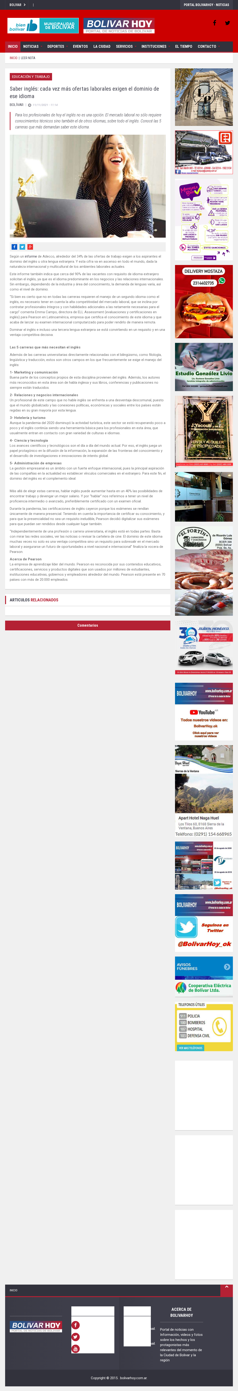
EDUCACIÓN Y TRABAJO (31, 77)
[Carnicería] (204, 571)
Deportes (55, 46)
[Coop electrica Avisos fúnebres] (204, 977)
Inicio (13, 46)
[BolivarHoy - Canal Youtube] (204, 711)
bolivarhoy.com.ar (133, 1378)
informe (31, 256)
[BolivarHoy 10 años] (204, 866)
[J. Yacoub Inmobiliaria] (204, 431)
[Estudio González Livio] (204, 367)
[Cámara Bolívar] (204, 497)
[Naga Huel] (204, 791)
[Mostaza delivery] (204, 301)
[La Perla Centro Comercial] (204, 97)
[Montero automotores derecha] (204, 649)
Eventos (80, 46)
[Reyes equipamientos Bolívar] (204, 152)
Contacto (207, 46)
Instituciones (154, 46)
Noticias (31, 46)
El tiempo (183, 46)
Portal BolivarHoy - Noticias (206, 5)
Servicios (124, 46)
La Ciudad (101, 46)
